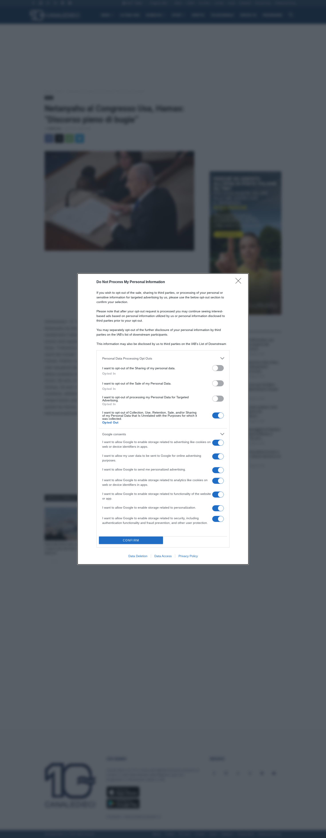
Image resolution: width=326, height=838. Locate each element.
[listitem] (163, 358)
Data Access (163, 556)
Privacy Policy (188, 556)
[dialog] (163, 419)
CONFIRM (131, 540)
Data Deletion (137, 556)
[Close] (240, 282)
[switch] (218, 368)
